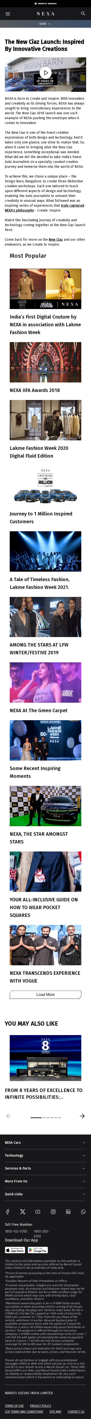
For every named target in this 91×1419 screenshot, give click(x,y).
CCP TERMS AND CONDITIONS (24, 1411)
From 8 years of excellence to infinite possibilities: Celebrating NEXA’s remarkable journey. (45, 1093)
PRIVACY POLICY (40, 1406)
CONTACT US (76, 1411)
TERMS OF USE (14, 1406)
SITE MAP (55, 1411)
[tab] (36, 1117)
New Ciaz (56, 240)
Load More (45, 995)
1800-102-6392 (16, 1231)
